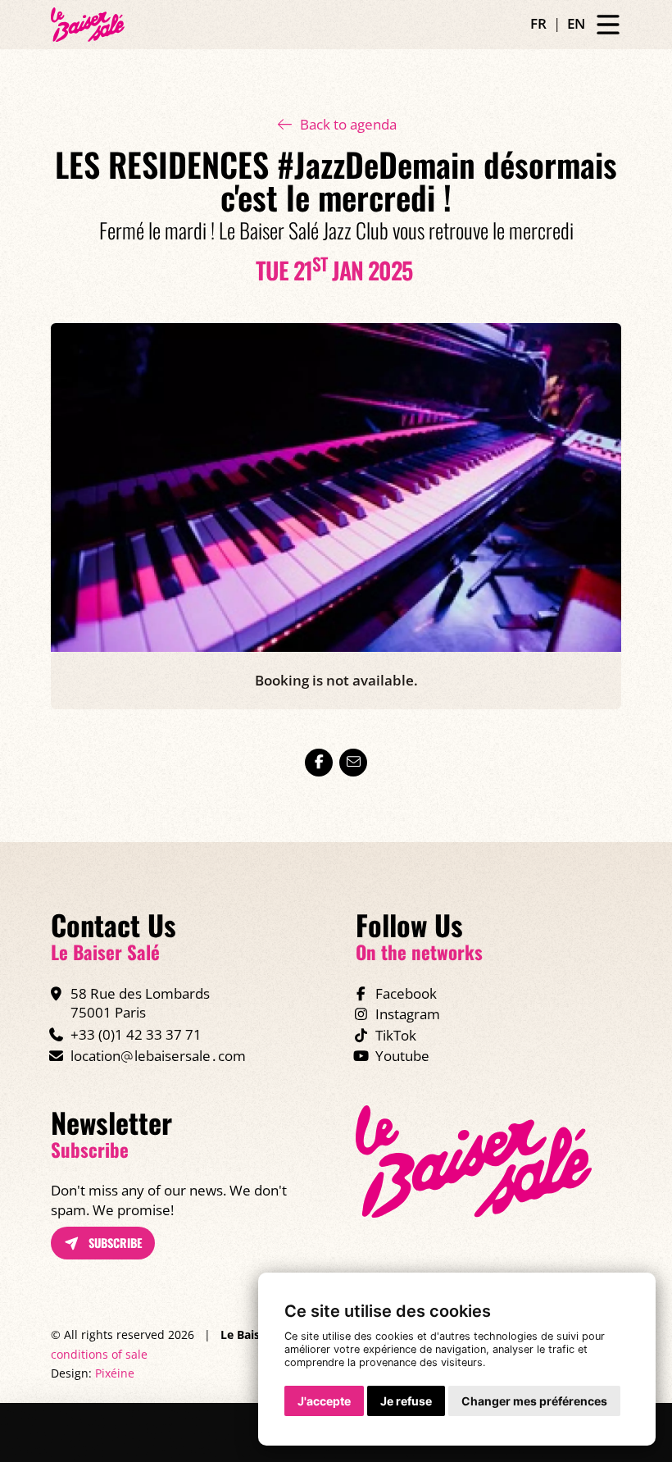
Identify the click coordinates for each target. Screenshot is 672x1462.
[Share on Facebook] (319, 763)
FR (538, 23)
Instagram (407, 1013)
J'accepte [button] (324, 1401)
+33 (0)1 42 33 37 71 (136, 1034)
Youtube (402, 1055)
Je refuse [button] (406, 1401)
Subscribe (113, 1242)
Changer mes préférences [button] (534, 1401)
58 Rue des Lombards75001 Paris (140, 1003)
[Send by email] (353, 763)
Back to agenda (348, 124)
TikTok (395, 1035)
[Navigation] (608, 25)
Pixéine (114, 1373)
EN (576, 23)
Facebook (406, 993)
